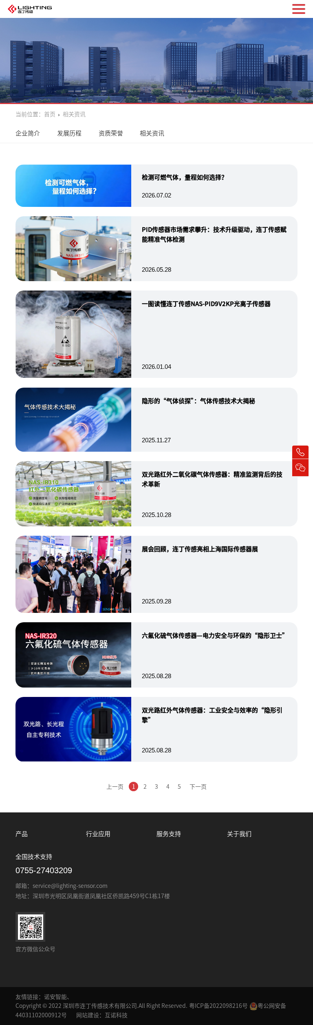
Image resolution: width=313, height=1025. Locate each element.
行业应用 (98, 834)
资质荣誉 (111, 133)
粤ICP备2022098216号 (218, 1006)
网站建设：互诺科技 (102, 1015)
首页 (50, 114)
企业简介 (27, 133)
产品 (21, 834)
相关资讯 (152, 133)
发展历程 (69, 133)
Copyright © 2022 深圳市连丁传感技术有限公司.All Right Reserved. (101, 1006)
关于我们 (239, 834)
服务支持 (168, 834)
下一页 (198, 787)
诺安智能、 (58, 997)
